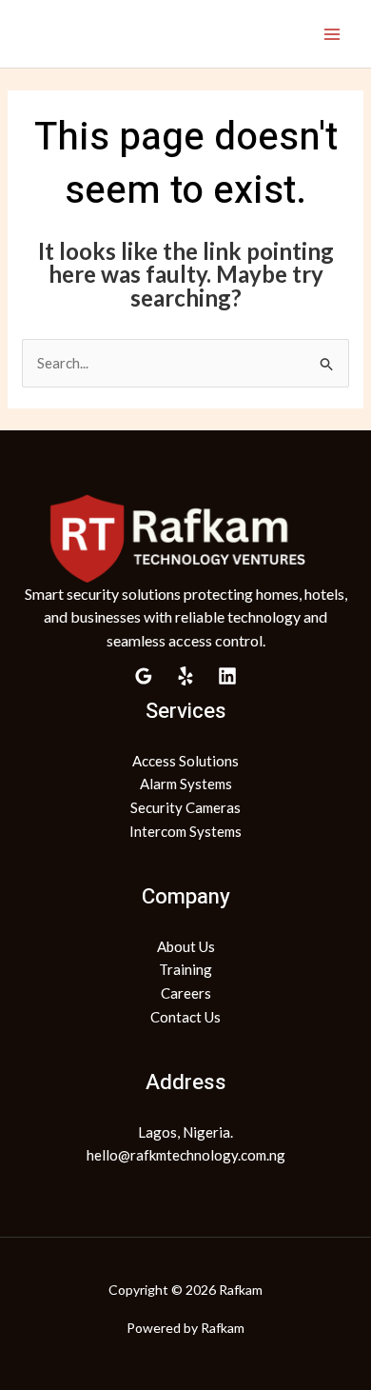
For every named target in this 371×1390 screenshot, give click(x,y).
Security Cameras (185, 807)
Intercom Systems (185, 831)
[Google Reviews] (143, 675)
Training (185, 969)
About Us (186, 946)
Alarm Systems (186, 783)
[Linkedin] (227, 675)
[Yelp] (185, 675)
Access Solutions (185, 760)
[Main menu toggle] (332, 33)
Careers (186, 993)
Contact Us (185, 1016)
